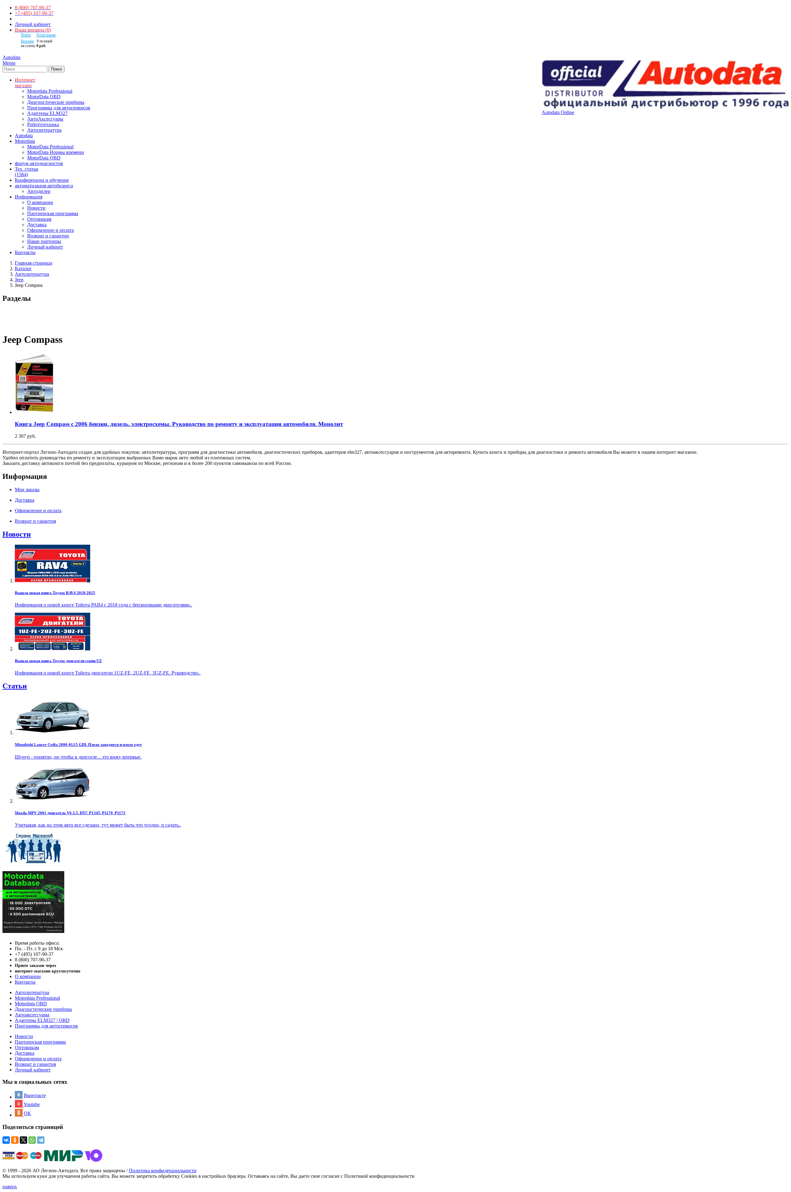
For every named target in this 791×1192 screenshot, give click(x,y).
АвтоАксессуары (45, 118)
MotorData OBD (44, 96)
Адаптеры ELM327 (47, 113)
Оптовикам (39, 219)
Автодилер (38, 191)
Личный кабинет (33, 24)
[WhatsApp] (32, 1140)
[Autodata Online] (665, 85)
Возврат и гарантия (35, 1064)
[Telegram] (40, 1140)
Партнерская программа (52, 213)
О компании (40, 202)
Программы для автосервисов (58, 107)
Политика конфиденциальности (163, 1170)
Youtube (31, 1104)
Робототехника (43, 124)
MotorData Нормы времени (55, 152)
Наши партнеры (44, 241)
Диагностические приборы (55, 102)
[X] (23, 1140)
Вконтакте (35, 1095)
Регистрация (46, 35)
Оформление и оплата (50, 230)
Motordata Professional (49, 91)
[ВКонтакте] (6, 1140)
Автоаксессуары (32, 1014)
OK (27, 1113)
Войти (26, 35)
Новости (36, 208)
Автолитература (44, 130)
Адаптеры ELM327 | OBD (42, 1020)
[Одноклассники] (15, 1140)
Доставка (37, 224)
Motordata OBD (31, 1003)
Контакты (25, 982)
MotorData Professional (50, 146)
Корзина (27, 41)
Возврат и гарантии (48, 235)
